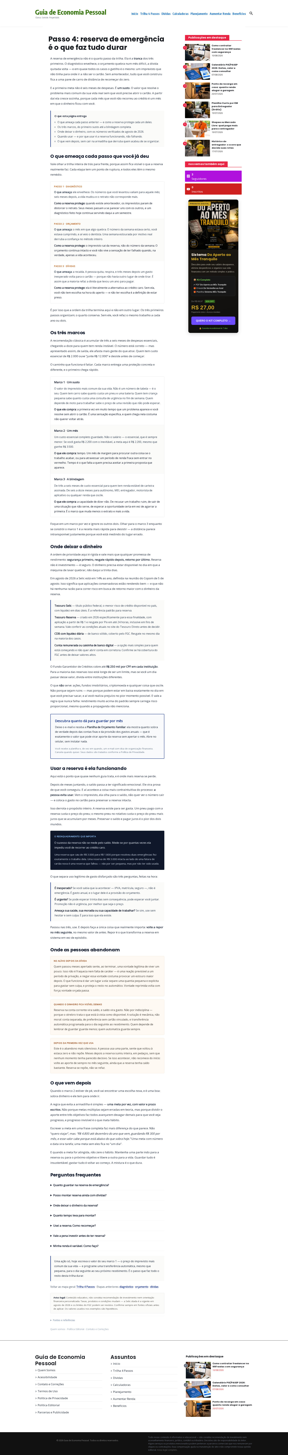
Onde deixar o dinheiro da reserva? (75, 1205)
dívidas (154, 1287)
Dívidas (166, 13)
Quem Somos (46, 1370)
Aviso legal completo (167, 1450)
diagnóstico (126, 1287)
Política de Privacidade (132, 752)
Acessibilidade (47, 1377)
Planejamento (199, 13)
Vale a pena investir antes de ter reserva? (79, 1236)
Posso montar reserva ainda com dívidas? (79, 1195)
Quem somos (57, 1329)
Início (135, 13)
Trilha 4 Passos (150, 13)
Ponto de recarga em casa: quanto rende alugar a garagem (224, 87)
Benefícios (239, 13)
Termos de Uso (48, 1391)
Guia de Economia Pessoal (70, 12)
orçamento (141, 1287)
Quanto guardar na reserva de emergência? (81, 1185)
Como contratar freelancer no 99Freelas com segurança (226, 49)
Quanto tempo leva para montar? (74, 1215)
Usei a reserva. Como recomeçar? (74, 1225)
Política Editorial (75, 1329)
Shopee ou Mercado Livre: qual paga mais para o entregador (225, 125)
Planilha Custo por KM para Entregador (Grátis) (225, 106)
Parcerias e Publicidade (53, 1412)
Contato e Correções (97, 1329)
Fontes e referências (64, 1320)
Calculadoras (180, 13)
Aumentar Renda (220, 13)
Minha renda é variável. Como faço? (75, 1246)
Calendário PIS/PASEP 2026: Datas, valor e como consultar (225, 68)
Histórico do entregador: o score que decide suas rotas (226, 144)
